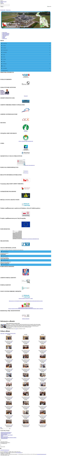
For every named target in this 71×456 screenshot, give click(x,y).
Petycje (4, 61)
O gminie (26, 45)
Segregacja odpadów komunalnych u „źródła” (26, 298)
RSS (4, 1)
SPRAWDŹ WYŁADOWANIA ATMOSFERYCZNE (30, 238)
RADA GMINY (26, 68)
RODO (2, 435)
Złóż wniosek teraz (5, 251)
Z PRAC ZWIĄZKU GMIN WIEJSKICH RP (26, 141)
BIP (5, 1)
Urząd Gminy (26, 43)
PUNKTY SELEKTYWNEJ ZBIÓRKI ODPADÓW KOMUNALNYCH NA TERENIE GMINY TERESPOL (25, 308)
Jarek (16, 328)
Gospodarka (26, 52)
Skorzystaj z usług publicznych (30, 165)
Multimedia (26, 63)
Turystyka (26, 48)
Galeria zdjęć (2, 333)
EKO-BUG (26, 131)
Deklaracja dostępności (25, 318)
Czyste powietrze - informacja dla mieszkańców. (25, 307)
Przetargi (4, 59)
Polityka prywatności (4, 434)
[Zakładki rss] (1, 427)
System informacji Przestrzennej (6, 433)
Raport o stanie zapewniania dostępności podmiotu (8, 437)
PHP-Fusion (6, 451)
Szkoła (26, 54)
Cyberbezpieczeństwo (4, 438)
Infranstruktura (26, 50)
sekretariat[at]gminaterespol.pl (41, 454)
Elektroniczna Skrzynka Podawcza (6, 432)
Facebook (1, 1)
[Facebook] (0, 427)
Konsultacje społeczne (4, 70)
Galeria (4, 56)
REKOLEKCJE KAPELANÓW (10, 333)
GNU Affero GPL (19, 452)
